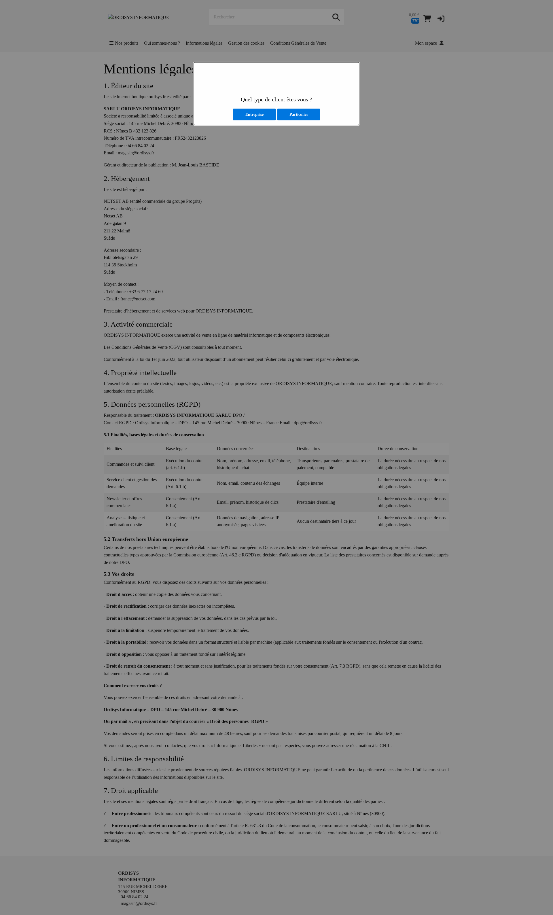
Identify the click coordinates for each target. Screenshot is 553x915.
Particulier (298, 114)
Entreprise (254, 114)
